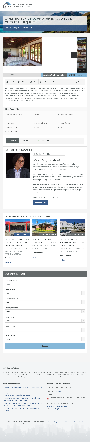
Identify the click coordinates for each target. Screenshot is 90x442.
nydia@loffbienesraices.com (22, 6)
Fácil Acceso (38, 119)
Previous (5, 55)
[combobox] (45, 293)
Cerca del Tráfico (66, 114)
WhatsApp (45, 140)
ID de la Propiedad (11, 280)
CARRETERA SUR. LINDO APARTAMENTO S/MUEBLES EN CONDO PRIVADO (72, 242)
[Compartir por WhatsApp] (39, 140)
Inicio (50, 422)
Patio (62, 127)
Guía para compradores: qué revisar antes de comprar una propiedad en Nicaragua (20, 394)
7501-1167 (57, 391)
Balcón (36, 114)
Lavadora (10, 123)
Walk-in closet (12, 131)
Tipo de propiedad (11, 308)
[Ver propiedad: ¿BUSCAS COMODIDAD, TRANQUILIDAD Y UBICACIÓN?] (44, 227)
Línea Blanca (65, 123)
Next (74, 55)
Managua (15, 28)
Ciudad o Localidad (11, 299)
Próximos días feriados (58, 406)
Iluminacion (64, 119)
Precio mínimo (10, 326)
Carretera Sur (26, 28)
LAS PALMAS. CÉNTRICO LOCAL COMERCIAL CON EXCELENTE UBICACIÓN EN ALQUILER (17, 242)
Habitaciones (9, 317)
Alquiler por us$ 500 (14, 114)
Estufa (9, 119)
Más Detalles (10, 258)
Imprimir (81, 82)
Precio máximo (10, 335)
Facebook (26, 140)
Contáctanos (83, 422)
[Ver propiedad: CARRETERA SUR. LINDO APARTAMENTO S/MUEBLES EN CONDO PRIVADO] (72, 227)
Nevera (36, 127)
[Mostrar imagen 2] (40, 51)
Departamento (10, 289)
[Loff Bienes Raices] (7, 5)
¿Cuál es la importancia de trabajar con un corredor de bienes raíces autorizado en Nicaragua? (23, 404)
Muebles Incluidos (13, 127)
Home (7, 28)
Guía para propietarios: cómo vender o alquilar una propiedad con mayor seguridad (22, 399)
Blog (75, 422)
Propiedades (58, 422)
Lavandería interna (41, 123)
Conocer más (40, 202)
